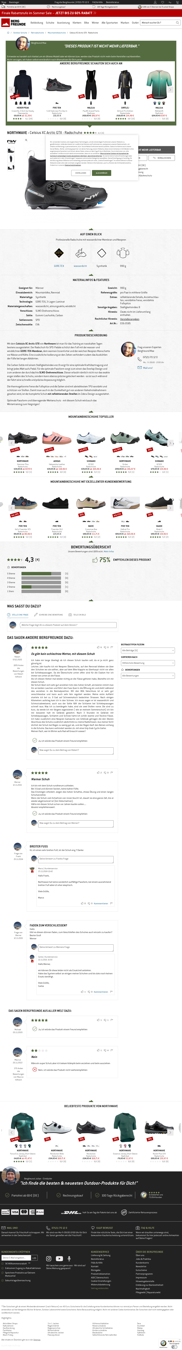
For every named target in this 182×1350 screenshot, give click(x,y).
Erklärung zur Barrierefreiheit (149, 1285)
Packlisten (7, 1330)
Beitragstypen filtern (132, 644)
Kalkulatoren (8, 1325)
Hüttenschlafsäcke (100, 1323)
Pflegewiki (141, 1292)
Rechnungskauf (58, 7)
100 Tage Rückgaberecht (107, 7)
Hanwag (140, 1330)
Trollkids (140, 1335)
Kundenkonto (142, 1262)
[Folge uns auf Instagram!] (50, 1259)
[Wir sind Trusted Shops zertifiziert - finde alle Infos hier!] (144, 1195)
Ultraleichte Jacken (56, 1332)
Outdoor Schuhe (20, 32)
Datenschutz (102, 1277)
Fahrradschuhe (37, 32)
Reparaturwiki (154, 1292)
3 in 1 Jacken (53, 1323)
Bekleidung (37, 22)
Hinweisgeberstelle (145, 1281)
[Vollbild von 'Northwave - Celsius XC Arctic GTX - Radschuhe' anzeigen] (26, 140)
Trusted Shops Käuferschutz (138, 175)
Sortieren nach (129, 657)
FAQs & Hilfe (97, 1262)
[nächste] (170, 90)
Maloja (139, 1328)
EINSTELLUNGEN (81, 173)
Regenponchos (54, 1328)
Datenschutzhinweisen (73, 165)
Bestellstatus (97, 1259)
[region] (92, 157)
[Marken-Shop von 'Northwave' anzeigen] (11, 142)
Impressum (141, 1277)
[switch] (174, 1347)
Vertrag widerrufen (99, 1288)
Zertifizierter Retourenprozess (143, 1212)
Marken (125, 22)
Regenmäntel (53, 1325)
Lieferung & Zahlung (100, 1255)
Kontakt (95, 1266)
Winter (95, 22)
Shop (3, 2)
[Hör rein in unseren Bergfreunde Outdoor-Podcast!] (71, 1259)
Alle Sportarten (110, 22)
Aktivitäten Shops (10, 1323)
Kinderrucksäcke (99, 1330)
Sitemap (36, 1339)
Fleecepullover (54, 1335)
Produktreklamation (100, 1273)
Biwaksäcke (97, 1332)
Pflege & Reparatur (11, 1332)
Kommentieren (101, 903)
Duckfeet (141, 1325)
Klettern (77, 22)
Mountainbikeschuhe (57, 32)
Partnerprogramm (144, 1273)
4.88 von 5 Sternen (158, 7)
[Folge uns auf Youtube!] (61, 1259)
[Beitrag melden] (112, 647)
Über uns (140, 1255)
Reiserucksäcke (99, 1325)
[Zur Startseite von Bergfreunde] (14, 22)
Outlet (135, 22)
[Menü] (179, 1340)
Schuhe (50, 22)
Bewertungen (132, 669)
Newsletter (141, 1266)
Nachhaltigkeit (143, 1288)
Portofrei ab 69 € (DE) (16, 7)
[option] (66, 180)
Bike (86, 22)
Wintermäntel (53, 1330)
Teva (139, 1323)
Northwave (17, 132)
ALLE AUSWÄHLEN (101, 173)
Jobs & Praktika (143, 1259)
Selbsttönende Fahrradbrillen (104, 1335)
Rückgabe (95, 1270)
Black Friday (8, 1335)
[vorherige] (12, 90)
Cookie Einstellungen (101, 1281)
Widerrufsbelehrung (100, 1284)
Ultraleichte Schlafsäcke (102, 1328)
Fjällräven (141, 1332)
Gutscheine (141, 1270)
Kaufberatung (9, 1328)
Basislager (14, 2)
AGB (93, 1277)
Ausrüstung (63, 22)
